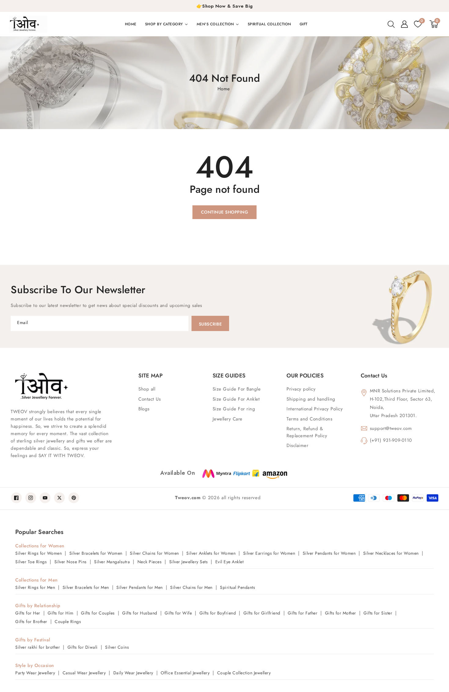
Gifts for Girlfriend (261, 613)
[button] (391, 24)
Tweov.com (187, 497)
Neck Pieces (149, 562)
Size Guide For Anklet (236, 399)
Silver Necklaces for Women (391, 553)
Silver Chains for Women (154, 553)
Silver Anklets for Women (210, 553)
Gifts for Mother (340, 613)
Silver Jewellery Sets (188, 562)
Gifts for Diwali (83, 647)
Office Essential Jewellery (185, 673)
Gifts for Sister (377, 613)
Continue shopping (224, 212)
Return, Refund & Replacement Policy (307, 432)
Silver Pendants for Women (329, 553)
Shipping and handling (311, 399)
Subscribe (210, 324)
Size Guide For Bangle (237, 389)
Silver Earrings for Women (269, 553)
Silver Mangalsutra (112, 562)
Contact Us (149, 399)
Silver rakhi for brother (37, 647)
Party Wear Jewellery (35, 673)
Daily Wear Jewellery (133, 673)
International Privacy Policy (315, 408)
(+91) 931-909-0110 (391, 440)
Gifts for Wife (178, 613)
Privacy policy (301, 389)
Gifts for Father (302, 613)
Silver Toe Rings (31, 562)
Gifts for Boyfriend (217, 613)
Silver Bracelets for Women (95, 553)
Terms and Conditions (309, 419)
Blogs (144, 408)
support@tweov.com (391, 428)
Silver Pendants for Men (139, 587)
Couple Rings (68, 621)
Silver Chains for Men (191, 587)
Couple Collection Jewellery (244, 673)
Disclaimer (297, 445)
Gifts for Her (27, 613)
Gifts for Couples (98, 613)
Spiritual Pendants (237, 587)
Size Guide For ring (234, 408)
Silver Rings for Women (38, 553)
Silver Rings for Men (35, 587)
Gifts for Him (61, 613)
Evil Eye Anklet (229, 562)
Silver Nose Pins (70, 562)
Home (223, 88)
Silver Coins (117, 647)
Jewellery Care (228, 419)
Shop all (146, 389)
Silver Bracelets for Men (86, 587)
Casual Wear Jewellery (84, 673)
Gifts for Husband (139, 613)
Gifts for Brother (31, 621)
